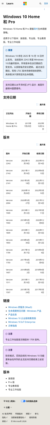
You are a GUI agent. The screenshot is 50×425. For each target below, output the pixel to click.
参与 (37, 413)
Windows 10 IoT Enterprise (21, 322)
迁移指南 (12, 325)
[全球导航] (2, 3)
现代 (36, 28)
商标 (4, 421)
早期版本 (19, 413)
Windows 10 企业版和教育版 (22, 318)
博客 (28, 413)
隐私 (4, 417)
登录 (46, 3)
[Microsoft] (25, 3)
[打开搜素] (40, 3)
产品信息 (12, 314)
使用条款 (33, 417)
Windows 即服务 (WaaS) (20, 307)
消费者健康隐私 (17, 417)
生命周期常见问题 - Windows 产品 (24, 310)
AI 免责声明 (7, 413)
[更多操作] (44, 9)
